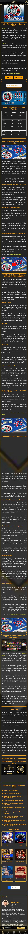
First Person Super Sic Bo (20, 878)
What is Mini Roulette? (11, 790)
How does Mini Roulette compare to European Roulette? (14, 816)
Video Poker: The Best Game (7, 861)
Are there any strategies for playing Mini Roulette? (15, 825)
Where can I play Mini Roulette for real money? (14, 821)
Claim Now (9, 77)
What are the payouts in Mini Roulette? (12, 812)
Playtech (5, 43)
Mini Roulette (4, 29)
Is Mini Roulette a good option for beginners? (14, 808)
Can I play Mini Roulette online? (13, 800)
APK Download (18, 77)
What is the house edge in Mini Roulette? (13, 804)
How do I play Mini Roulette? (12, 793)
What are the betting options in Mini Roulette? (13, 797)
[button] (14, 790)
